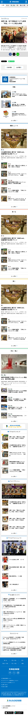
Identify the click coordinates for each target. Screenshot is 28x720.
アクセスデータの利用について (8, 682)
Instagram (18, 672)
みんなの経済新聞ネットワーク (14, 701)
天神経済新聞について (6, 678)
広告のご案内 (5, 686)
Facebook (10, 672)
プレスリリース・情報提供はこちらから (10, 680)
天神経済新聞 (14, 2)
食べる (7, 5)
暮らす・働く (22, 5)
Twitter (14, 672)
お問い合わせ (5, 684)
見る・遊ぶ (13, 5)
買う (18, 5)
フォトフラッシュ (5, 18)
